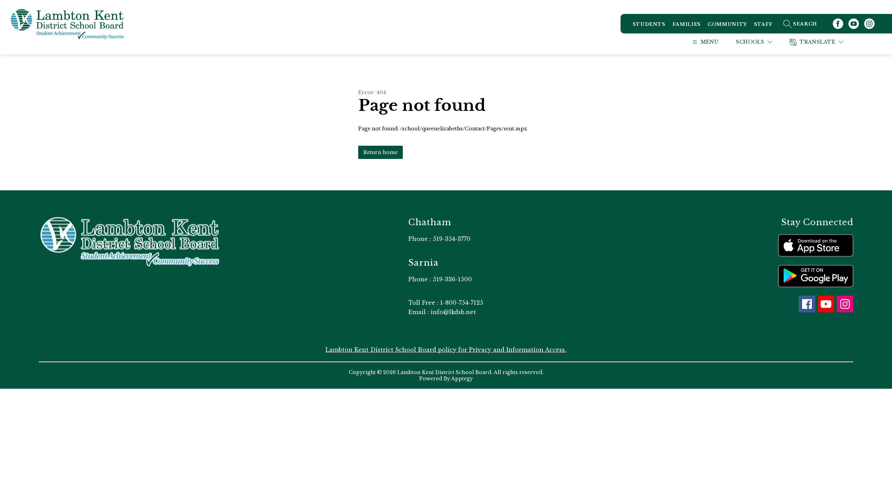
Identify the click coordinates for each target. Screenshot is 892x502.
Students (649, 24)
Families (686, 24)
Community (727, 24)
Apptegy (462, 378)
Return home (380, 152)
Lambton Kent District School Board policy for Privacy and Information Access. (445, 349)
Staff (763, 24)
